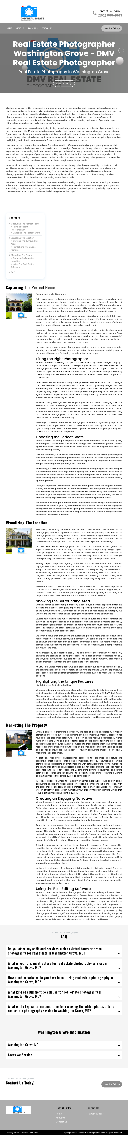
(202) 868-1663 (110, 13)
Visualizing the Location (22, 238)
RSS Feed (34, 1132)
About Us (20, 28)
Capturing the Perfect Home (25, 223)
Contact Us (47, 28)
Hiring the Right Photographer (19, 228)
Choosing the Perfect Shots (26, 232)
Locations (33, 28)
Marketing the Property (23, 255)
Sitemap (24, 1132)
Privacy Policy (13, 1132)
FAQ (13, 272)
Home (9, 28)
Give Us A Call (110, 28)
